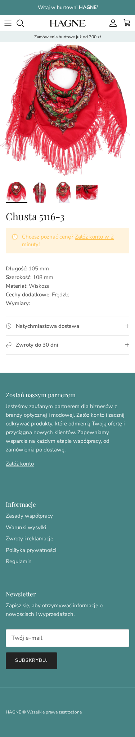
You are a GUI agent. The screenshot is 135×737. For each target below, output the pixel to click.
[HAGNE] (68, 23)
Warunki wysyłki (26, 527)
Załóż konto (20, 463)
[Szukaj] (24, 23)
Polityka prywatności (31, 550)
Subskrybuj (31, 660)
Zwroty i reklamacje (29, 538)
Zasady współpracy (29, 515)
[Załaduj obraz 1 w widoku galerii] (67, 110)
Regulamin (19, 561)
